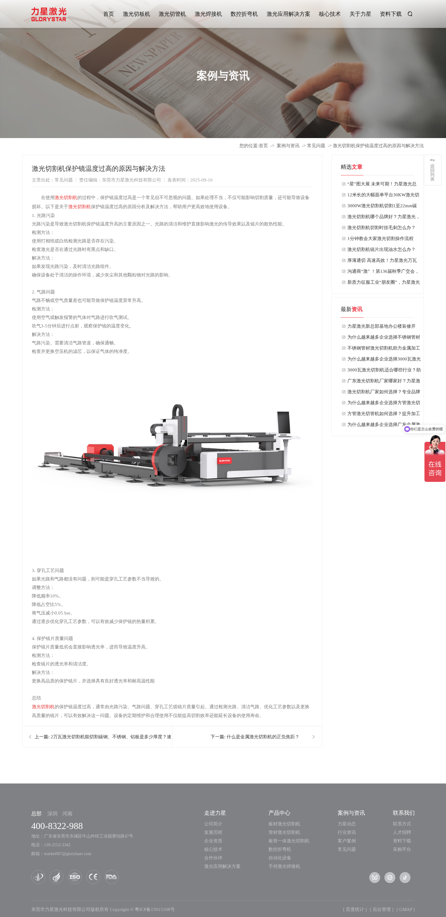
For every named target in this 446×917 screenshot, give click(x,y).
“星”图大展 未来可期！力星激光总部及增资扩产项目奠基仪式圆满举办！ (382, 185)
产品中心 (279, 813)
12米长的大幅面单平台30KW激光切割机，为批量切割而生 (383, 196)
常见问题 (316, 145)
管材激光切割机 (284, 832)
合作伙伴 (213, 857)
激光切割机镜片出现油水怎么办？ (381, 249)
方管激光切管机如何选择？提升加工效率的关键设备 (383, 415)
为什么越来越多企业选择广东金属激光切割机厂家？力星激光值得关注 (383, 426)
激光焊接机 (208, 14)
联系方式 (402, 823)
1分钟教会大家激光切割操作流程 (380, 238)
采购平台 (402, 849)
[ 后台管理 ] (382, 909)
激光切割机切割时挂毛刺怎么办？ (381, 227)
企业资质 (213, 840)
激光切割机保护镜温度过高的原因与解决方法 (378, 145)
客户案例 (347, 840)
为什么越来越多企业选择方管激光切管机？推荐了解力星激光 (383, 404)
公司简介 (213, 823)
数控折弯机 (244, 14)
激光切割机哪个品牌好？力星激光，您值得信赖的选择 (383, 218)
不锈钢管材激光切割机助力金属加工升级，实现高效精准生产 (383, 350)
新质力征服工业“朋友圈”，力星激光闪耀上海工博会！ (383, 284)
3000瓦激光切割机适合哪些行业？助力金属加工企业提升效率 (384, 371)
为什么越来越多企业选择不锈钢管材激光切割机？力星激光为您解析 (383, 339)
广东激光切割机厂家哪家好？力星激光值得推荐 (383, 382)
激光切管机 (172, 14)
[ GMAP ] (406, 909)
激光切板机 (136, 14)
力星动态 (347, 823)
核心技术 (330, 14)
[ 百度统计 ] (355, 909)
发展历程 (213, 832)
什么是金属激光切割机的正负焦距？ (263, 736)
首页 (108, 14)
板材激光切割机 (284, 823)
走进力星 (215, 813)
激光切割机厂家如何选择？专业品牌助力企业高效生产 (383, 393)
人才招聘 (402, 832)
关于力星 (360, 14)
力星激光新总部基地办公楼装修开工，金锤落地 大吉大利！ (381, 328)
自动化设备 (280, 857)
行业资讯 (347, 832)
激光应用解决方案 (288, 14)
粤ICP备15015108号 (155, 909)
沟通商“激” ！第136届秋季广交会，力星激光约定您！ (383, 273)
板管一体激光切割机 (289, 840)
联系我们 (404, 813)
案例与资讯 (288, 145)
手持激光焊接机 (284, 866)
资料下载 (391, 14)
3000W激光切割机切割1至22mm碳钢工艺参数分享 (382, 207)
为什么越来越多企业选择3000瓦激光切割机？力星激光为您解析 (384, 360)
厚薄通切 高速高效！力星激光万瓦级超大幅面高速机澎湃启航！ (382, 262)
